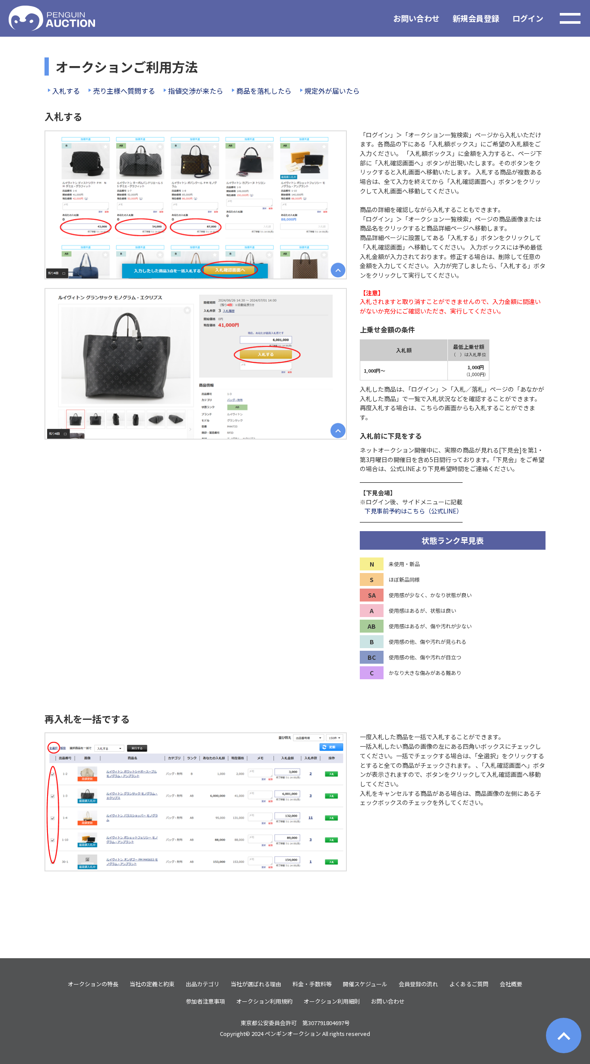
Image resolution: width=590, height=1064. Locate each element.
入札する (66, 91)
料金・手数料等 (312, 984)
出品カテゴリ (202, 984)
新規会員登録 (476, 18)
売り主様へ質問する (124, 91)
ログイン (527, 18)
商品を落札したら (264, 91)
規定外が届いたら (332, 91)
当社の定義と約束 (152, 984)
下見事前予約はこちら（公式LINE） (414, 511)
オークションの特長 (93, 984)
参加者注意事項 (205, 1001)
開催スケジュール (365, 984)
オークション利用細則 (332, 1001)
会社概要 (511, 984)
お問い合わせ (416, 18)
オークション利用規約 (264, 1001)
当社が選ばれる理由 (256, 984)
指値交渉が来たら (195, 91)
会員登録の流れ (418, 984)
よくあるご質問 (468, 984)
